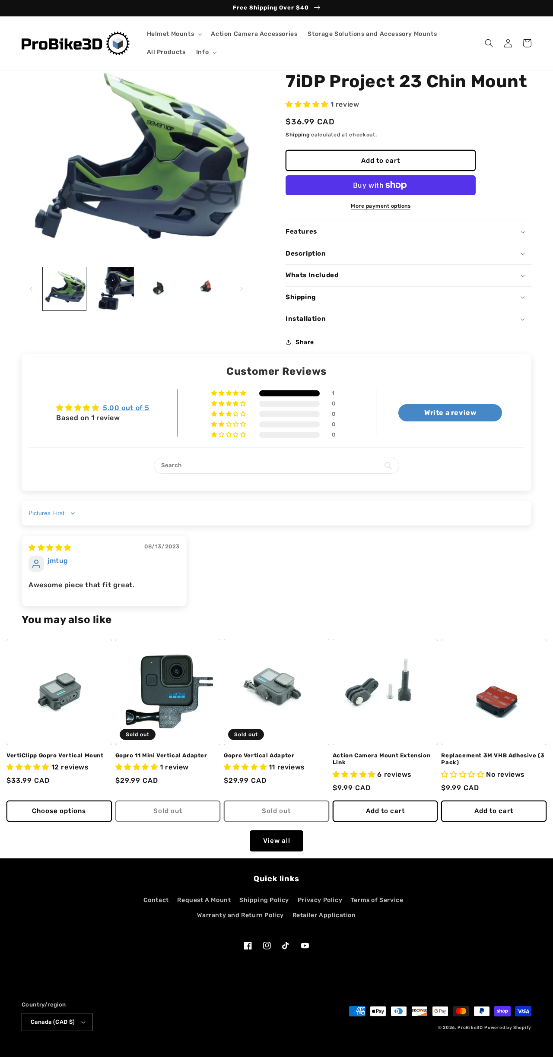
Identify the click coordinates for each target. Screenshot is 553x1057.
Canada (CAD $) (53, 1022)
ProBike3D (470, 1027)
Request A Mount (204, 900)
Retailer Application (324, 915)
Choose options (59, 811)
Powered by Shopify (507, 1027)
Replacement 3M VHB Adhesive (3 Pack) (492, 759)
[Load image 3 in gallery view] (159, 288)
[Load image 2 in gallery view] (111, 288)
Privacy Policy (320, 900)
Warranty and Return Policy (240, 915)
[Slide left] (31, 288)
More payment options (380, 206)
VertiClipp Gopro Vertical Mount (55, 755)
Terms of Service (377, 900)
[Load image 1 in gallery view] (64, 288)
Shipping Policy (264, 900)
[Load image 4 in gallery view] (207, 288)
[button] (174, 34)
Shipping (298, 135)
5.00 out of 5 (126, 408)
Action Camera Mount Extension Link (381, 759)
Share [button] (305, 342)
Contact (156, 900)
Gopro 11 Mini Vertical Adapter (161, 755)
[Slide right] (241, 288)
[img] (50, 548)
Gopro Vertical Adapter (259, 755)
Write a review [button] (450, 412)
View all (276, 841)
